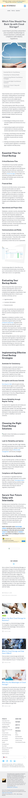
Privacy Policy (9, 792)
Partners (17, 721)
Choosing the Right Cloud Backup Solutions (12, 82)
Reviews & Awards (19, 738)
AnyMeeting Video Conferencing (6, 727)
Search (18, 10)
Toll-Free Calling (5, 724)
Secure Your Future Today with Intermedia (11, 86)
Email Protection (5, 753)
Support (17, 728)
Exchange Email (5, 744)
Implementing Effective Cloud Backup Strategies (13, 78)
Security (4, 615)
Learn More (19, 2)
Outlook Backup (5, 749)
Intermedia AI (5, 738)
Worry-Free (18, 718)
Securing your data (7, 384)
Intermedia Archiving (6, 734)
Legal (3, 792)
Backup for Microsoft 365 (7, 747)
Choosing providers (19, 480)
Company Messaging (6, 722)
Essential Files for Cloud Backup (12, 72)
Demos (16, 734)
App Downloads (18, 736)
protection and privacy (7, 322)
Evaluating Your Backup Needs (11, 75)
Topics (13, 10)
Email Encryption (5, 751)
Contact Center (5, 732)
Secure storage (11, 173)
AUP (5, 792)
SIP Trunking (5, 736)
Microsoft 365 (5, 740)
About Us (17, 725)
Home (8, 10)
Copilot (3, 742)
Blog (16, 732)
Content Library (18, 740)
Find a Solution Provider (20, 742)
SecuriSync (4, 746)
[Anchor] (17, 155)
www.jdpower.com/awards (12, 787)
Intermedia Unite (6, 720)
